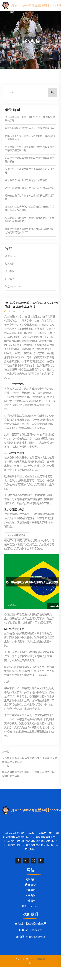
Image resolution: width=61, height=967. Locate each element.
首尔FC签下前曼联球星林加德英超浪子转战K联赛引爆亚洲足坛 (30, 137)
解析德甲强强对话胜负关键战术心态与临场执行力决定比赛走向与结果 (29, 231)
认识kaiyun (10, 256)
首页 (24, 42)
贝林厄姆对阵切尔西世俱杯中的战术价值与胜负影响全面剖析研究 (29, 219)
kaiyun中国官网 (36, 959)
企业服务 (9, 278)
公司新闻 (9, 271)
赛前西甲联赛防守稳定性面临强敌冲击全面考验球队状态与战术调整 (29, 208)
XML (30, 963)
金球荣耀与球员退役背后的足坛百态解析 (26, 180)
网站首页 (30, 879)
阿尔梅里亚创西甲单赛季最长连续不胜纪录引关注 (29, 171)
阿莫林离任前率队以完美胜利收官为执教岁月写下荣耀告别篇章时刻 (29, 149)
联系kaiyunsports (13, 286)
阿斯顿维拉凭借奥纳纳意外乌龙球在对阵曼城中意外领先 (29, 160)
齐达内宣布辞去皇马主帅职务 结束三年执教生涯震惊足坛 (30, 119)
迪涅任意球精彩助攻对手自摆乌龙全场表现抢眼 (29, 187)
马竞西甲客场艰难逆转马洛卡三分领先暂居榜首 (29, 128)
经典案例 (9, 263)
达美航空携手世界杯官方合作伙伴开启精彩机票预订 (29, 197)
